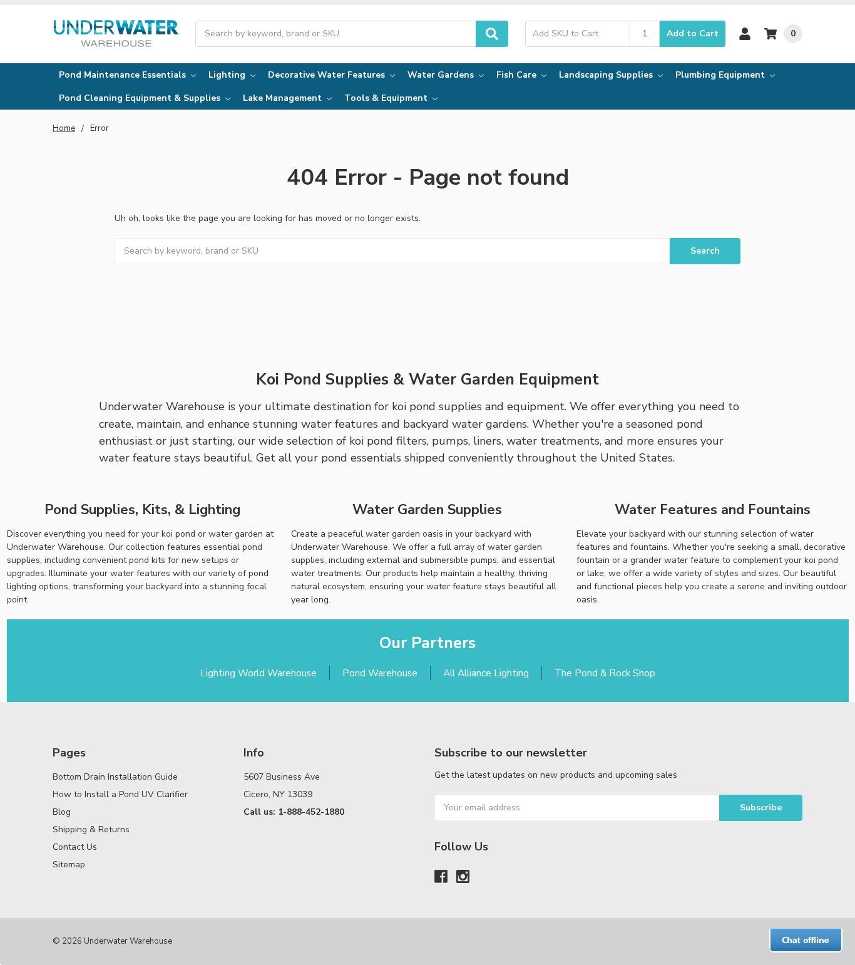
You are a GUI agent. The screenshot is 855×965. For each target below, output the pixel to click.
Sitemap (69, 864)
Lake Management (283, 98)
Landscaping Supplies (607, 75)
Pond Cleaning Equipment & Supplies (141, 98)
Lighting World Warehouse (258, 672)
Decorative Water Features (327, 75)
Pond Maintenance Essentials (123, 75)
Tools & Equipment (387, 98)
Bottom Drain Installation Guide (115, 777)
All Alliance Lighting (486, 672)
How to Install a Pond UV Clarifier (120, 794)
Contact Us (75, 847)
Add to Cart (693, 33)
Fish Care (517, 75)
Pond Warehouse (379, 672)
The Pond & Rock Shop (605, 672)
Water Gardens (441, 75)
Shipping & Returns (91, 829)
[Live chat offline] (805, 940)
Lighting (228, 75)
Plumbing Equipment (721, 75)
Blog (62, 812)
